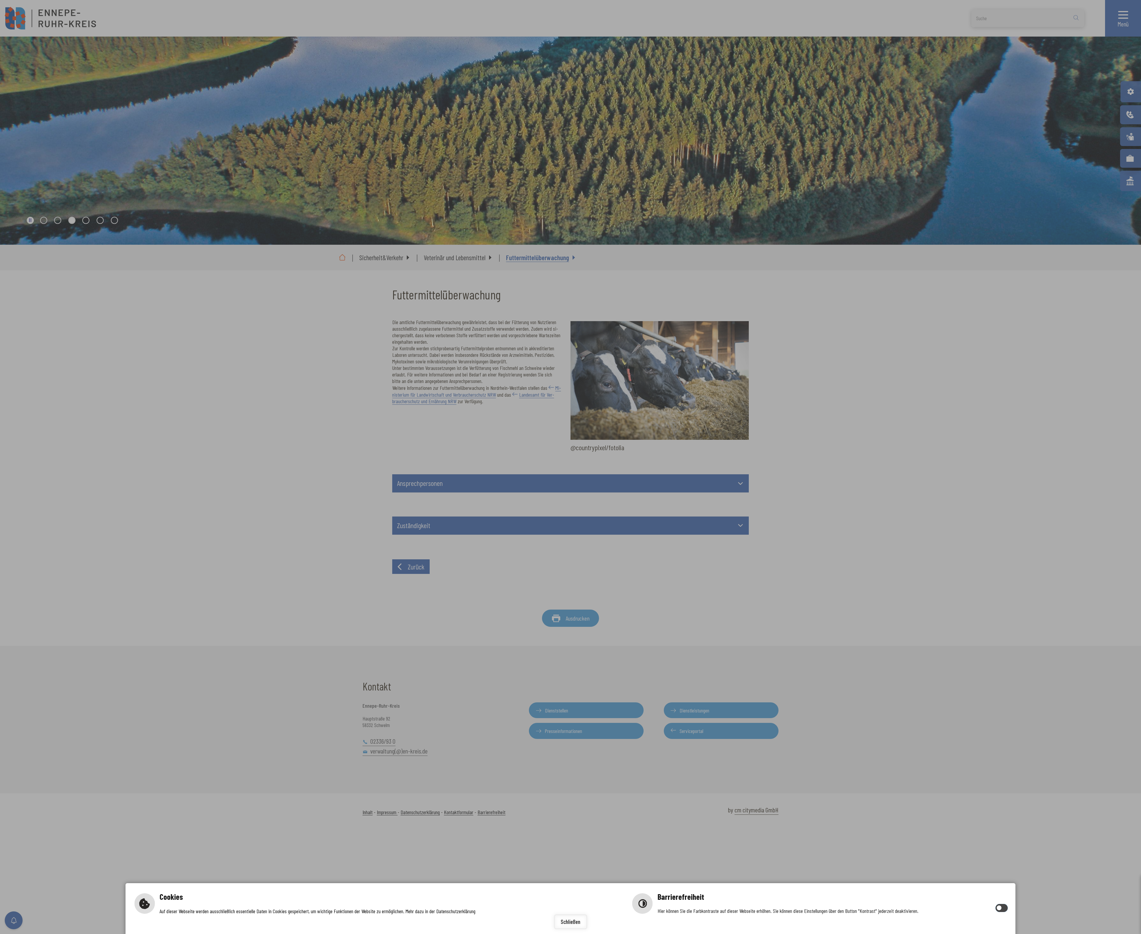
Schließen (570, 921)
